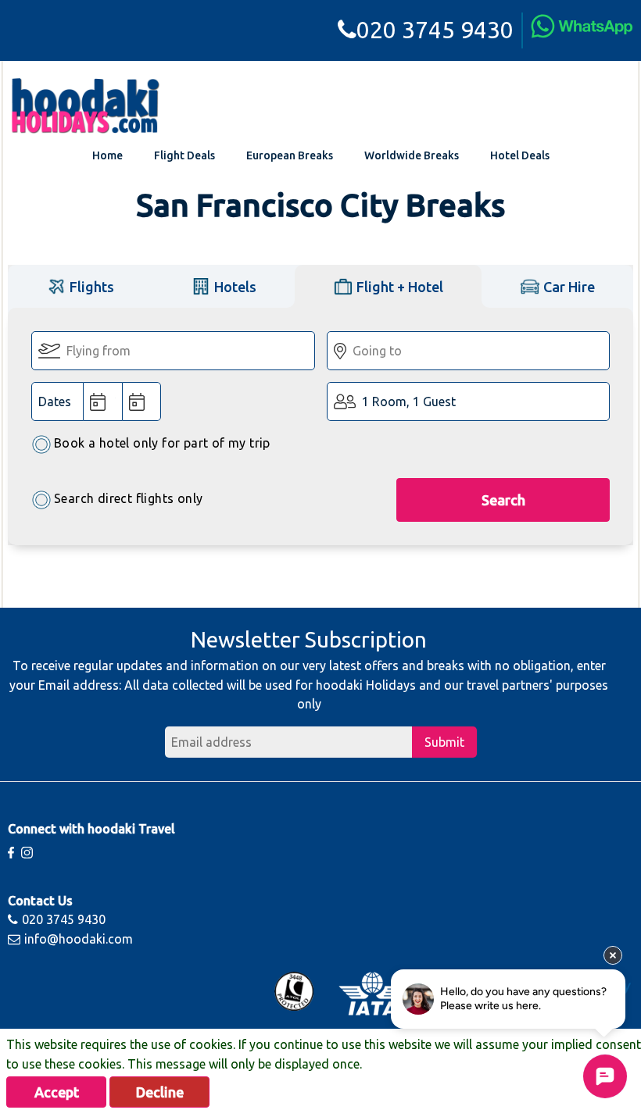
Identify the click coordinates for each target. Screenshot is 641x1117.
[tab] (80, 286)
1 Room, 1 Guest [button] (409, 401)
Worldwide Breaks (411, 155)
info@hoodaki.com (78, 939)
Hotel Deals (520, 155)
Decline (160, 1092)
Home (107, 155)
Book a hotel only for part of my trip (162, 443)
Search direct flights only (128, 498)
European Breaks (289, 155)
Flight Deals (184, 155)
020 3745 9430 (435, 29)
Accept (56, 1092)
